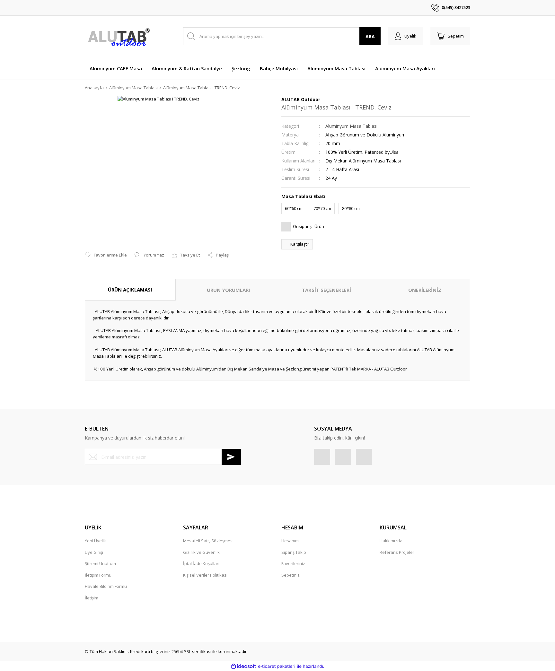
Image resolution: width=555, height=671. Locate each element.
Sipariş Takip (293, 552)
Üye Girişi (94, 552)
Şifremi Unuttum (100, 563)
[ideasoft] (243, 666)
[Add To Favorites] (106, 255)
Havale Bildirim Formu (106, 586)
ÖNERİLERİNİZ (424, 290)
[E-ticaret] (276, 666)
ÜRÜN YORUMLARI (228, 290)
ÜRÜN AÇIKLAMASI (130, 289)
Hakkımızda (391, 541)
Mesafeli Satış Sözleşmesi (208, 541)
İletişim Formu (98, 575)
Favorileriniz (293, 563)
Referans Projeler (397, 552)
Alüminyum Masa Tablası (351, 126)
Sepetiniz (290, 575)
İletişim (91, 598)
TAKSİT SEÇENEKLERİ (326, 290)
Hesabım (290, 541)
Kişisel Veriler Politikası (205, 575)
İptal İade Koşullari (201, 563)
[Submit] (231, 457)
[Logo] (118, 36)
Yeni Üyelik (95, 541)
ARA (370, 36)
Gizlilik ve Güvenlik (201, 552)
